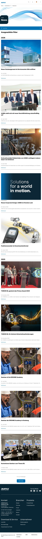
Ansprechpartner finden (6, 526)
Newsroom (22, 524)
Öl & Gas (18, 505)
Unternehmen (7, 5)
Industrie (18, 510)
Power (17, 507)
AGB (26, 534)
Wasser (17, 503)
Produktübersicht (31, 505)
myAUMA (3, 522)
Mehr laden (21, 480)
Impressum (19, 534)
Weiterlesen (3, 78)
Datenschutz (34, 534)
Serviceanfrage (4, 524)
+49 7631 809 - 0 (9, 512)
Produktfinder (30, 503)
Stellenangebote (24, 522)
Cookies (18, 536)
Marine (17, 512)
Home (2, 5)
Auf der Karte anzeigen (6, 509)
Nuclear (18, 514)
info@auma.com (8, 513)
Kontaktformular (5, 515)
